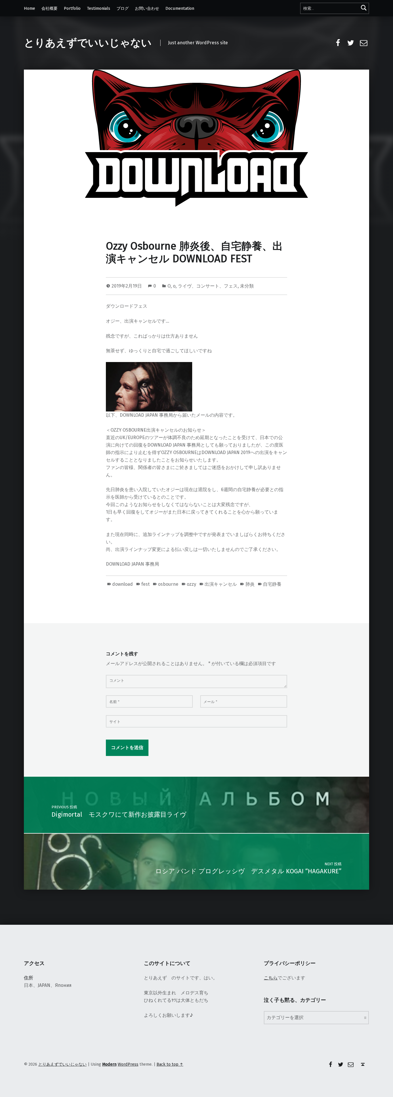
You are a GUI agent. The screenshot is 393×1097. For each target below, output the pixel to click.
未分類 (247, 286)
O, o (171, 286)
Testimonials (98, 8)
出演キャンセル (221, 584)
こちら (271, 978)
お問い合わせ (147, 8)
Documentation (179, 8)
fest (145, 584)
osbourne (168, 584)
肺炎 (249, 584)
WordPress (128, 1064)
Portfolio (72, 8)
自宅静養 (272, 584)
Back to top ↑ (170, 1064)
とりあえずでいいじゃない (88, 43)
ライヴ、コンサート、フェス (208, 286)
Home (29, 8)
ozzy (191, 584)
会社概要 (49, 8)
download (122, 584)
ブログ (123, 8)
